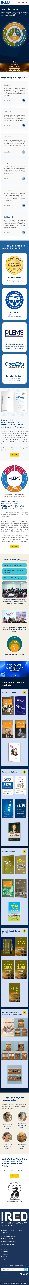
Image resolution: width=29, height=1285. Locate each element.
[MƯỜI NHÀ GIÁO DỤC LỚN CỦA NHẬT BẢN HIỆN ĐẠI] (21, 864)
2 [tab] (15, 61)
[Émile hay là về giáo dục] (8, 888)
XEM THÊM (14, 455)
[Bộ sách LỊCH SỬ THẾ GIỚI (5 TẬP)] (8, 946)
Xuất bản (7, 137)
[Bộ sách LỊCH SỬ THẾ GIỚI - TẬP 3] (8, 969)
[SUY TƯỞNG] (14, 831)
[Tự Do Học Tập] (14, 911)
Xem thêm (7, 100)
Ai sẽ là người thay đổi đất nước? (13, 565)
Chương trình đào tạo (9, 420)
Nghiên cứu (8, 112)
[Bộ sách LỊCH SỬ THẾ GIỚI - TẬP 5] (14, 992)
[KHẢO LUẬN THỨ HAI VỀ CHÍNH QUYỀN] (8, 705)
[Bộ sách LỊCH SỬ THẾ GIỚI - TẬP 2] (21, 946)
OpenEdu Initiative (14, 376)
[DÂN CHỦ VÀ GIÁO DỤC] (21, 888)
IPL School (14, 312)
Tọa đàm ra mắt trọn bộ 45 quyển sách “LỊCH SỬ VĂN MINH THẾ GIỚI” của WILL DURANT (14, 629)
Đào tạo (7, 85)
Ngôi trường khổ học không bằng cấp (14, 578)
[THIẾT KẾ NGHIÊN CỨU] (8, 785)
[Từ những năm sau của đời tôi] (14, 752)
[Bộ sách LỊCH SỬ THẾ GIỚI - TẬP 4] (21, 969)
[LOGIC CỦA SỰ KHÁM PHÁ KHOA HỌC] (8, 729)
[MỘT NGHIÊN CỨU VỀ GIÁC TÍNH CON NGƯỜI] (21, 729)
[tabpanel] (14, 34)
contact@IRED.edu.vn (11, 1238)
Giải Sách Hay (9, 217)
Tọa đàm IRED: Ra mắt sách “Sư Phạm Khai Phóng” (14, 571)
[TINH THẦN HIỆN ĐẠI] (21, 808)
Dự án (6, 164)
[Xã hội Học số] (8, 808)
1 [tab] (13, 61)
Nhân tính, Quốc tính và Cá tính (14, 654)
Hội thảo (7, 190)
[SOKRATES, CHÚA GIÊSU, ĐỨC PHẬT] (21, 785)
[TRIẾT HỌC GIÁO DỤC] (8, 864)
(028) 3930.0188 (12, 1236)
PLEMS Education (14, 344)
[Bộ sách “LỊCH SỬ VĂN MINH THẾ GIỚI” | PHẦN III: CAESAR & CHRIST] (21, 1050)
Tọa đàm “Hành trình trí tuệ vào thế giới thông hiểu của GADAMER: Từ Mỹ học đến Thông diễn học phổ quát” (14, 602)
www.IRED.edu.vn (12, 1241)
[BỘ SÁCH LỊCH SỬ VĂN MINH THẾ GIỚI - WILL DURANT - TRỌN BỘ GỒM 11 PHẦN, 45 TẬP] (8, 1027)
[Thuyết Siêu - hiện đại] (21, 705)
